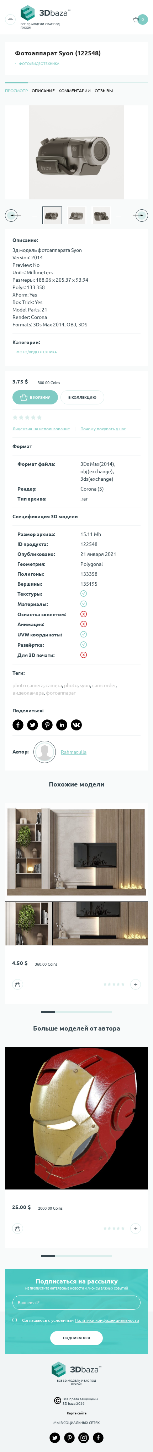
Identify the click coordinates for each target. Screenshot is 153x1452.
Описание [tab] (43, 90)
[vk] (76, 724)
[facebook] (17, 724)
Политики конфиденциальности (107, 1320)
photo (71, 685)
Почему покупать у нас (103, 428)
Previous (34, 215)
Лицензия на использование (41, 428)
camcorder (104, 685)
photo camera (27, 685)
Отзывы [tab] (104, 90)
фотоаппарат (61, 693)
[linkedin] (61, 724)
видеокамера (28, 693)
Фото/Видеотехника (39, 64)
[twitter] (32, 724)
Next (118, 215)
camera (54, 685)
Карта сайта (76, 1413)
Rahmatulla (73, 752)
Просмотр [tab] (16, 90)
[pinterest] (47, 724)
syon (85, 685)
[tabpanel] (76, 438)
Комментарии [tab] (74, 90)
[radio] (15, 417)
